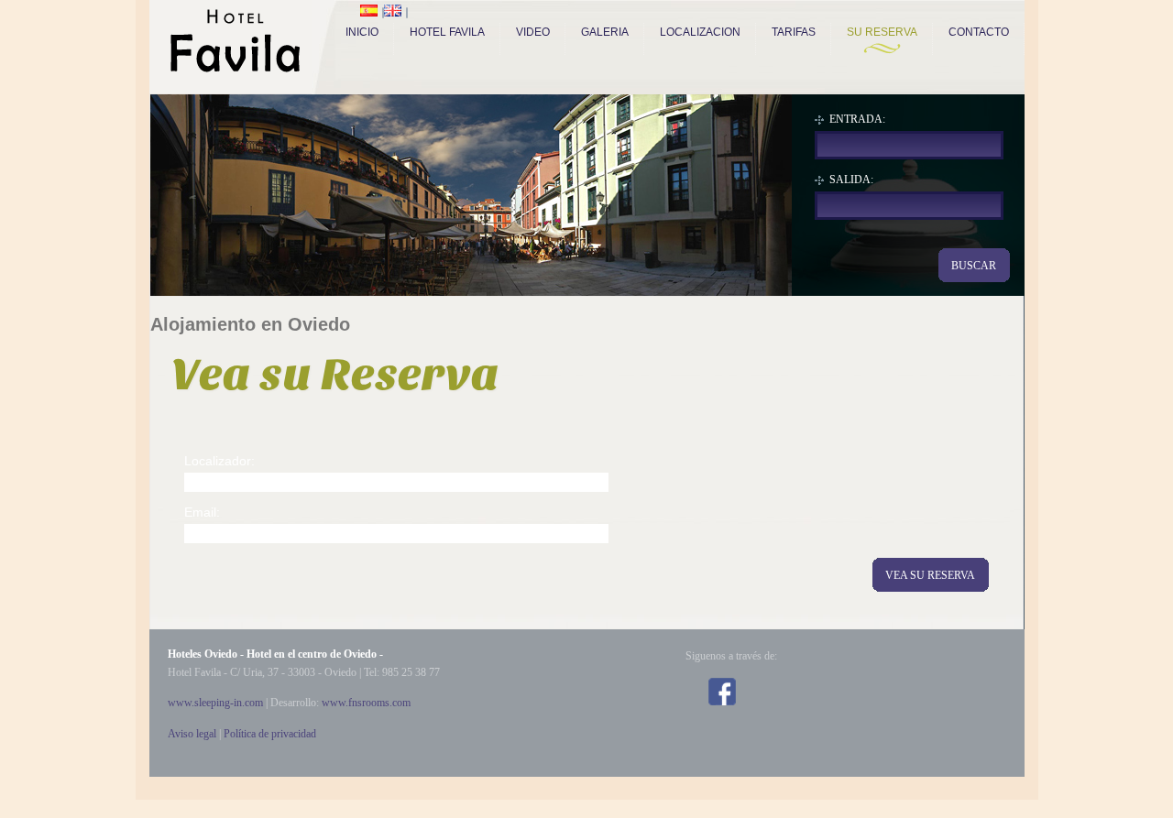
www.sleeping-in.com (215, 702)
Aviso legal (192, 733)
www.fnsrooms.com (366, 702)
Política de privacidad (270, 733)
